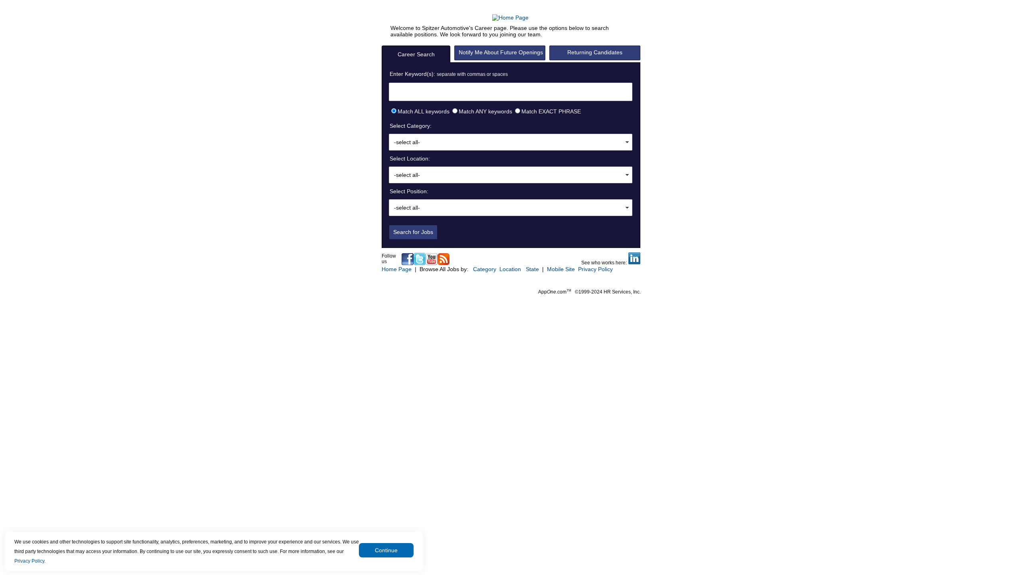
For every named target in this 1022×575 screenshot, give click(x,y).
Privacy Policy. (30, 561)
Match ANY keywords (485, 111)
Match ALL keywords (424, 111)
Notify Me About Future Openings (501, 52)
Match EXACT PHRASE (551, 111)
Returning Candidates (594, 52)
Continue (386, 550)
